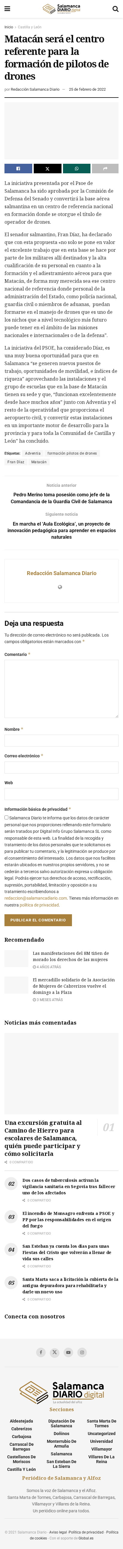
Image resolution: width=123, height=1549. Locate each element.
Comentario (17, 654)
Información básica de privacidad (37, 809)
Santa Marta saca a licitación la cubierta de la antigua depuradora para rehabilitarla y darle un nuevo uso (70, 1285)
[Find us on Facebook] (41, 1352)
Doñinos (61, 1433)
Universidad (101, 1441)
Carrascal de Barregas (22, 1446)
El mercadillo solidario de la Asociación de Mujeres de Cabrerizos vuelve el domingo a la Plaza (74, 986)
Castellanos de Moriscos (21, 1459)
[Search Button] (116, 9)
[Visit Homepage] (61, 9)
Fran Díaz (15, 462)
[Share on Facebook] (18, 168)
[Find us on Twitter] (54, 1353)
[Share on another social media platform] (105, 168)
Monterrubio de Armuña (61, 1443)
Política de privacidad (86, 1532)
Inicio (8, 27)
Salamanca (61, 1453)
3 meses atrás (49, 1000)
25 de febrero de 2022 (87, 89)
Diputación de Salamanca (61, 1423)
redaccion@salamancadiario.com (35, 898)
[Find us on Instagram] (82, 1352)
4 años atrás (48, 967)
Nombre (14, 729)
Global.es (86, 1538)
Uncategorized (102, 1433)
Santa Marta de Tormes (101, 1423)
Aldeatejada (21, 1421)
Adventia (33, 453)
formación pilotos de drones (72, 453)
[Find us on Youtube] (68, 1352)
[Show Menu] (7, 9)
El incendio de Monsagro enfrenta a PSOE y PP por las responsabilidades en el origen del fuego (68, 1219)
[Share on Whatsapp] (77, 168)
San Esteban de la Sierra (61, 1464)
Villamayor (101, 1449)
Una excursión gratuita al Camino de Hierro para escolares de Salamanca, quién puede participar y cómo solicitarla (43, 1138)
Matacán (39, 462)
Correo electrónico (24, 756)
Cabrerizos (21, 1428)
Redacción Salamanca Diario (35, 89)
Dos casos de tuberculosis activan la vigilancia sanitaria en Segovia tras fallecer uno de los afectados (68, 1186)
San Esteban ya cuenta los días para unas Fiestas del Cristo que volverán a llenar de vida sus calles (66, 1252)
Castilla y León (29, 27)
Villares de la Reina (101, 1459)
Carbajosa (21, 1436)
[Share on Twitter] (47, 168)
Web (8, 782)
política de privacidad (39, 905)
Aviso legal (58, 1532)
